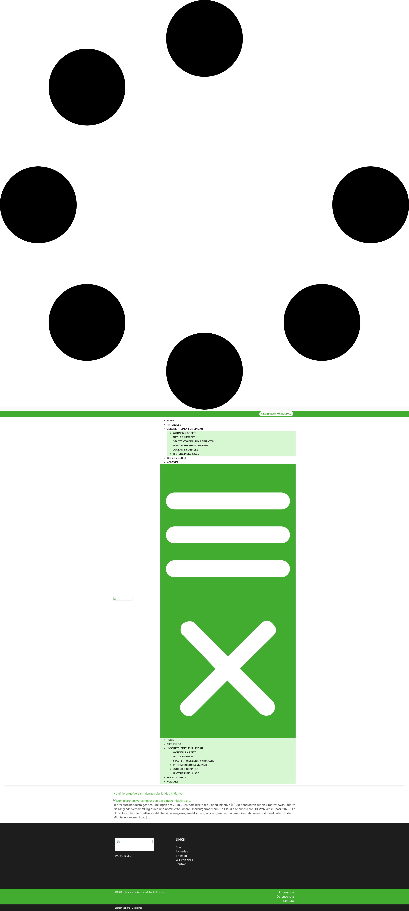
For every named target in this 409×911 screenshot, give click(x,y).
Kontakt (172, 462)
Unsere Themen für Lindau (185, 429)
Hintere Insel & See (186, 453)
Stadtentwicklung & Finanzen (193, 441)
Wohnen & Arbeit (184, 433)
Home (170, 420)
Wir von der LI (176, 458)
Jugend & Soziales (185, 449)
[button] (228, 601)
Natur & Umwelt (184, 437)
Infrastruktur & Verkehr (190, 445)
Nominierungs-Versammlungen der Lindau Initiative (147, 793)
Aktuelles (174, 424)
